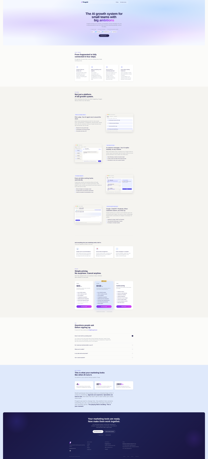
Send (99, 161)
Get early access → (98, 431)
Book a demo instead (110, 431)
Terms (88, 445)
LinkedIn (106, 449)
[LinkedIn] (70, 451)
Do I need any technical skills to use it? (84, 345)
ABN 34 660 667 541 (109, 447)
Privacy (88, 447)
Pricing (117, 2)
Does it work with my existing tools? (83, 335)
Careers (124, 456)
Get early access (123, 2)
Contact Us (89, 449)
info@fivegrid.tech (92, 330)
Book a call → (124, 306)
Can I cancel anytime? (80, 357)
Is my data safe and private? (81, 353)
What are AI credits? (79, 349)
